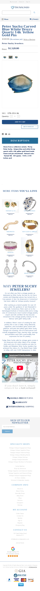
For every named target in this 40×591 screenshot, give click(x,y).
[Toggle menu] (2, 19)
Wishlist (20, 518)
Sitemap (20, 505)
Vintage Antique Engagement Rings (20, 448)
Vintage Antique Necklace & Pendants (20, 462)
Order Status (20, 513)
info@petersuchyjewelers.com (20, 539)
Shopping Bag (20, 525)
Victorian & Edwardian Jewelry (20, 480)
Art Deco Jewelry (20, 478)
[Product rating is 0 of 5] (5, 39)
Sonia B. (11, 252)
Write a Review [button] (29, 39)
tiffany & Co (10, 211)
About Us (20, 489)
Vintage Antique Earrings (20, 457)
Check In (21, 2)
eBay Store (20, 496)
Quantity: (5, 116)
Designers (20, 503)
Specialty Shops (20, 493)
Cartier (10, 273)
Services (20, 500)
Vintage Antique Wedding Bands (20, 455)
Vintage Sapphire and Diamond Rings (20, 473)
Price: (4, 49)
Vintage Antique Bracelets (20, 459)
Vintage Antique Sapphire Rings (20, 450)
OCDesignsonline (33, 567)
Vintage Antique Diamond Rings (20, 452)
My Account (13, 2)
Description (20, 141)
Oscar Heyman (29, 211)
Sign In (28, 2)
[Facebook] (3, 134)
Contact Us (20, 516)
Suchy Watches (20, 466)
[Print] (9, 134)
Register (20, 523)
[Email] (6, 134)
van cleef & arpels (29, 231)
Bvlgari (29, 252)
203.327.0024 (20, 543)
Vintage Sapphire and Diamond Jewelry (20, 471)
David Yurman (29, 273)
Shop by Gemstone (20, 468)
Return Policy (20, 491)
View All (10, 214)
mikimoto (10, 231)
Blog (20, 498)
